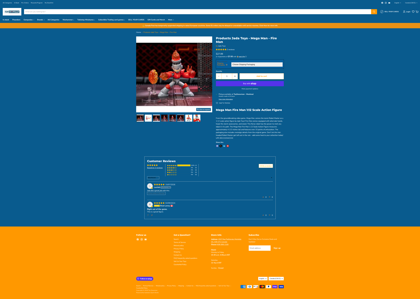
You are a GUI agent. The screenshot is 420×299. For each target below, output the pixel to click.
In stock (6, 20)
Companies (28, 20)
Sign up (277, 248)
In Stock (16, 3)
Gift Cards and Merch (156, 20)
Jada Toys (222, 46)
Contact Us (178, 255)
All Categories (7, 3)
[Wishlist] (413, 12)
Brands (40, 20)
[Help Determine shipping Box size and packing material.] (227, 65)
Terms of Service (180, 242)
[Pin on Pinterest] (227, 146)
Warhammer (68, 20)
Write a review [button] (266, 166)
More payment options (250, 89)
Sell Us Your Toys (180, 261)
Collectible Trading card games (111, 20)
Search (176, 239)
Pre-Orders (25, 3)
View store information (226, 99)
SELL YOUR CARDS (136, 20)
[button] (407, 11)
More (170, 20)
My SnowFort (49, 3)
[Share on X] (220, 146)
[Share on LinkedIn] (224, 146)
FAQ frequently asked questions (185, 258)
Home (138, 32)
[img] (159, 184)
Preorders (16, 20)
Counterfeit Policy (180, 264)
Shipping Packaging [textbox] (224, 64)
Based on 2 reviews (155, 168)
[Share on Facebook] (217, 146)
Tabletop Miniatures (85, 20)
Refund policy (179, 245)
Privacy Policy (179, 249)
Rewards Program (37, 3)
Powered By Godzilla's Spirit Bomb (147, 293)
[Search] (374, 11)
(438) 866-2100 (222, 244)
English (397, 3)
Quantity (219, 71)
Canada (410, 3)
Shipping (177, 252)
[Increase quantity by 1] (235, 76)
